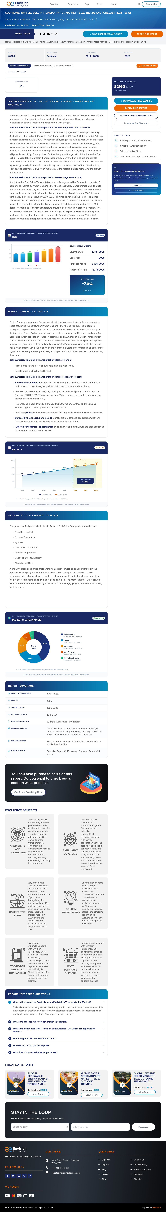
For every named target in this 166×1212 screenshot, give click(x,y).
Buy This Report (148, 34)
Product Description (19, 66)
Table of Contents (42, 66)
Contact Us (151, 4)
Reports (71, 4)
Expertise (54, 4)
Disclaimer (138, 1174)
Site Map (138, 1179)
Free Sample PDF (149, 66)
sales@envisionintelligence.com (66, 1173)
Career (99, 4)
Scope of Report (63, 66)
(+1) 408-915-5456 (60, 1168)
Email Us (137, 185)
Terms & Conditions (143, 1169)
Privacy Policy (140, 1164)
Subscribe (143, 1127)
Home (8, 42)
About (113, 4)
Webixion (156, 1207)
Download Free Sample (137, 100)
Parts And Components (34, 42)
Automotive (52, 42)
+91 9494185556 (137, 190)
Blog (87, 4)
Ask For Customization (137, 115)
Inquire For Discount (137, 123)
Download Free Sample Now (107, 34)
